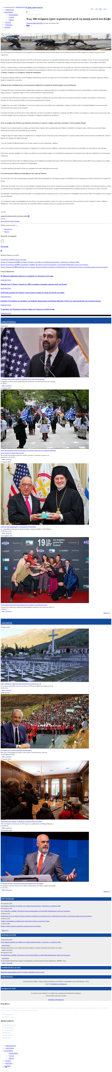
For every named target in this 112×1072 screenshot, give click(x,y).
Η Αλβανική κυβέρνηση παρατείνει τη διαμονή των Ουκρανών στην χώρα (27, 276)
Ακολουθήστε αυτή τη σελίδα (36, 972)
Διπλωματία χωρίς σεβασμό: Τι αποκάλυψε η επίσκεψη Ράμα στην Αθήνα (21, 821)
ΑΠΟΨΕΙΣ (7, 27)
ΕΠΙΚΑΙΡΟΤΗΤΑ (21, 7)
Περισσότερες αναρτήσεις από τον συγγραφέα (13, 259)
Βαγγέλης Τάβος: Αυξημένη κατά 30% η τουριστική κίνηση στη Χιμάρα (21, 926)
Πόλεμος (7, 221)
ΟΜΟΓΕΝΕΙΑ (10, 10)
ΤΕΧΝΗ (11, 17)
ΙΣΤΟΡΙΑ (8, 22)
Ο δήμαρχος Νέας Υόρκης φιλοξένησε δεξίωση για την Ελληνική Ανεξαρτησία (22, 379)
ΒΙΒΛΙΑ (11, 20)
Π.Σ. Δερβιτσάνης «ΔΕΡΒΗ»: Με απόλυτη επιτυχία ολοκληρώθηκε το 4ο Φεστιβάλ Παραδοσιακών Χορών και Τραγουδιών (35, 911)
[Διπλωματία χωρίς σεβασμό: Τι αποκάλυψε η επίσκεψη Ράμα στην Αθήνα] (45, 819)
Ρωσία (12, 221)
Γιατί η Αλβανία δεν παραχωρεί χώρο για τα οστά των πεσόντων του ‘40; (21, 683)
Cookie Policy (9, 1014)
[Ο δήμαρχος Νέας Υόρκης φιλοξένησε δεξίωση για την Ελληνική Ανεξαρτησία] (45, 376)
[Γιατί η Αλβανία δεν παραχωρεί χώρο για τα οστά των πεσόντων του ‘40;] (45, 681)
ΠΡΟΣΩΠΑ (9, 25)
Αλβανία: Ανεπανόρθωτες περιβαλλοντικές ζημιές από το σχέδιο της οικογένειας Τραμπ (25, 921)
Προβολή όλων (107, 613)
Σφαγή (2, 221)
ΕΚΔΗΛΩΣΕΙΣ (13, 15)
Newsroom (29, 23)
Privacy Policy (10, 1017)
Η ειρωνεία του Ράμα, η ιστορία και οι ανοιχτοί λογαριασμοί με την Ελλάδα (22, 883)
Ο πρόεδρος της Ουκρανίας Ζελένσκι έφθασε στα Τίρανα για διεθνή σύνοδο (28, 309)
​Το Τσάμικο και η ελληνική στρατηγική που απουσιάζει (16, 750)
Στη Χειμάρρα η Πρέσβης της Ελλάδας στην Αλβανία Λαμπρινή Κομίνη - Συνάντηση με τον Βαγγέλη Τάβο (31, 906)
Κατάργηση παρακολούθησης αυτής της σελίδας (14, 972)
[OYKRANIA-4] (56, 50)
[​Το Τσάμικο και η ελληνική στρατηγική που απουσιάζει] (45, 747)
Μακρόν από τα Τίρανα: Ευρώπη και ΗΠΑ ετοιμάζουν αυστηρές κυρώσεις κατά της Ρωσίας (34, 284)
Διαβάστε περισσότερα (7, 950)
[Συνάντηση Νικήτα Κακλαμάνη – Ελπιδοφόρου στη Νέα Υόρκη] (45, 524)
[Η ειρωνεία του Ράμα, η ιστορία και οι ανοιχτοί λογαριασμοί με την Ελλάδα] (45, 881)
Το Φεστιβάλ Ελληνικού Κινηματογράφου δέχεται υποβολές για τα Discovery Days (24, 605)
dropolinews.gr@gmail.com (59, 984)
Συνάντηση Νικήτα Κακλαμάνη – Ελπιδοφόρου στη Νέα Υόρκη (18, 527)
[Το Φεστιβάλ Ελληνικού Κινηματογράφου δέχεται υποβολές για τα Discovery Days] (45, 602)
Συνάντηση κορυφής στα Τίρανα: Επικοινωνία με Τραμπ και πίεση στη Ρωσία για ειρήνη (32, 293)
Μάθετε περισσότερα (6, 385)
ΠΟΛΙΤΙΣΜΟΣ (8, 12)
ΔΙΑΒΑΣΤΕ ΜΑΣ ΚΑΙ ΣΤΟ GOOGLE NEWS (14, 216)
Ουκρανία (17, 221)
